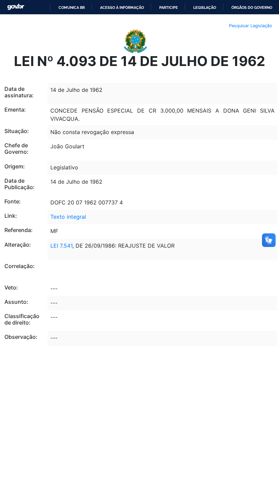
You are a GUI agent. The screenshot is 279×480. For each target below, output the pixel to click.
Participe (168, 7)
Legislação (204, 7)
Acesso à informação (122, 7)
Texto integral (68, 216)
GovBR (15, 7)
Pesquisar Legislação (250, 25)
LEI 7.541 (61, 245)
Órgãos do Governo (251, 7)
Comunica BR (72, 7)
